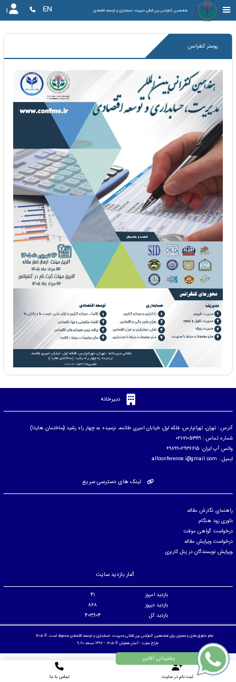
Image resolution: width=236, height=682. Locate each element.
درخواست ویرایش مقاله (208, 542)
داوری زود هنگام (216, 521)
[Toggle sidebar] (227, 10)
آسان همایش (128, 643)
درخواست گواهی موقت (208, 531)
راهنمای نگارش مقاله (210, 511)
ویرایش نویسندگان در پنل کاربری (199, 552)
